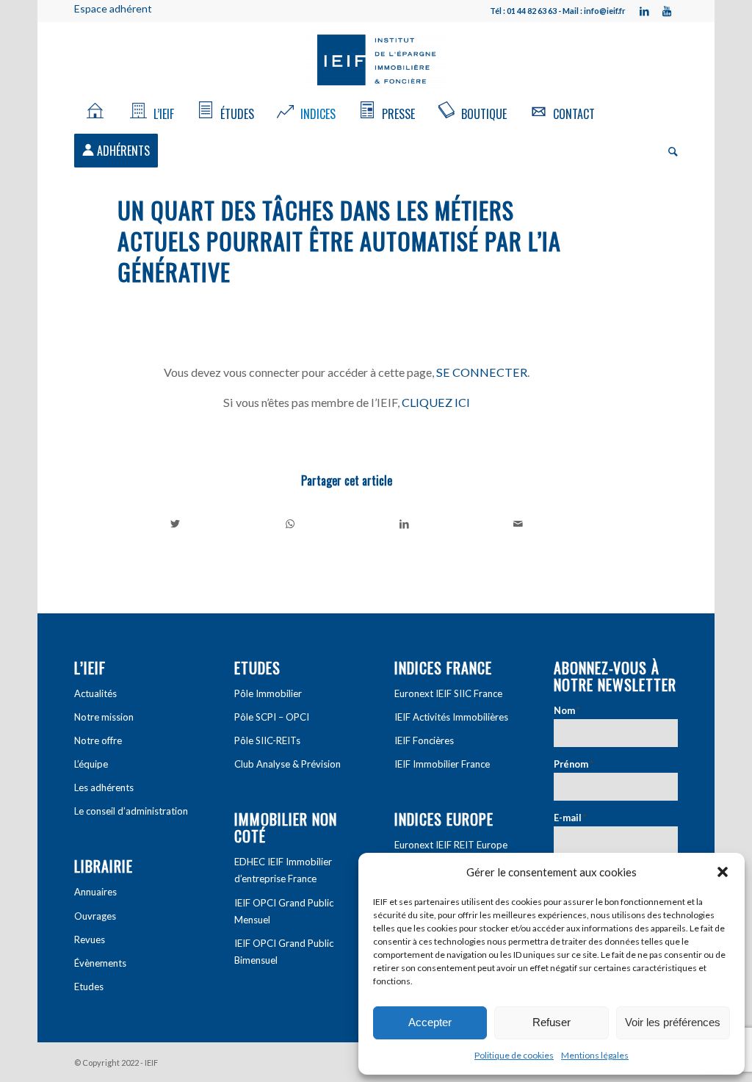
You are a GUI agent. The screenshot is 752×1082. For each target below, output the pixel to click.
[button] (722, 872)
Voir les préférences (672, 1022)
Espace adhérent (113, 8)
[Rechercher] (668, 150)
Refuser (551, 1022)
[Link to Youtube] (667, 11)
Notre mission (104, 717)
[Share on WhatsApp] (290, 523)
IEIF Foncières (424, 740)
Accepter (430, 1022)
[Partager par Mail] (519, 523)
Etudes (89, 986)
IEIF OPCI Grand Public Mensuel (283, 911)
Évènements (100, 963)
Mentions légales (595, 1055)
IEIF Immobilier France (442, 764)
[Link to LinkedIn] (645, 11)
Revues (89, 939)
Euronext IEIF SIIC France (448, 693)
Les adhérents (104, 787)
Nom (567, 710)
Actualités (95, 693)
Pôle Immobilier (268, 693)
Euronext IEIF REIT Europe (450, 845)
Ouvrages (95, 916)
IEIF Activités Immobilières (451, 717)
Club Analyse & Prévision (287, 764)
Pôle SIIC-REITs (267, 740)
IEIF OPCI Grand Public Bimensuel (283, 951)
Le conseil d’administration (131, 811)
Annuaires (95, 892)
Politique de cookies (514, 1055)
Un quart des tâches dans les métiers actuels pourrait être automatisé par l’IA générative (339, 240)
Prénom (573, 764)
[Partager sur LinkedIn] (404, 523)
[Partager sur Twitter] (175, 523)
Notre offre (98, 740)
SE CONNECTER (481, 372)
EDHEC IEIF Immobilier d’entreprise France (283, 870)
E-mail (570, 817)
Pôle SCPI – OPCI (271, 717)
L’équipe (91, 764)
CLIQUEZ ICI (436, 402)
